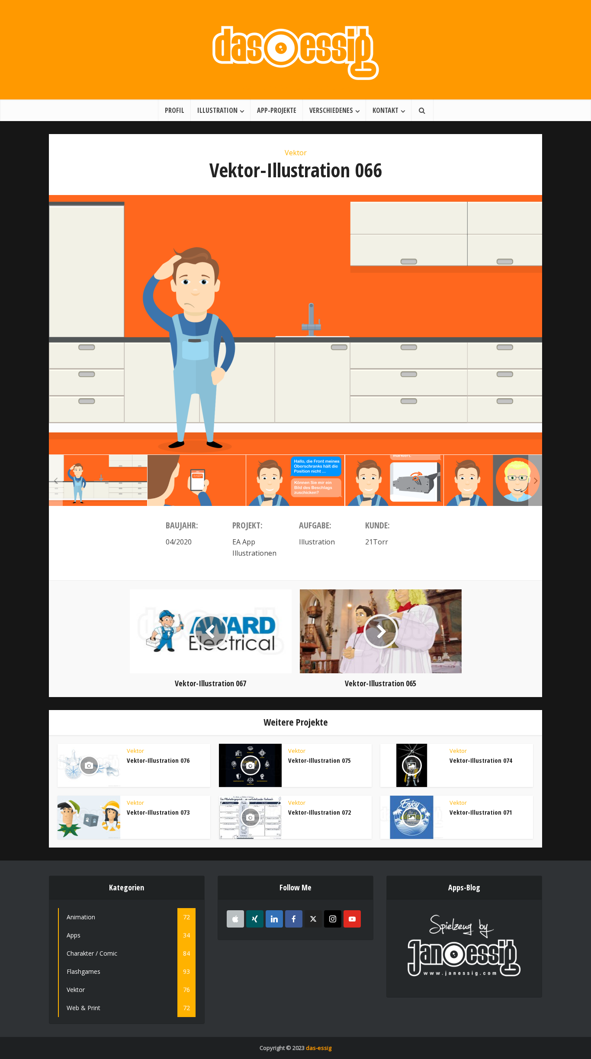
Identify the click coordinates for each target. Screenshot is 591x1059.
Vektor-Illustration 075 (319, 760)
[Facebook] (293, 919)
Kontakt (385, 110)
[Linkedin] (274, 919)
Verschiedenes (331, 110)
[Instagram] (332, 919)
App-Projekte (276, 110)
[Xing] (254, 919)
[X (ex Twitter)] (313, 919)
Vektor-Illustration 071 (481, 812)
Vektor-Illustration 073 (158, 812)
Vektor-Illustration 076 (158, 760)
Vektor (296, 152)
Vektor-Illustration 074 (481, 760)
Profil (174, 110)
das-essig (318, 1048)
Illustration (217, 110)
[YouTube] (352, 919)
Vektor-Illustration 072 (319, 812)
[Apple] (235, 919)
